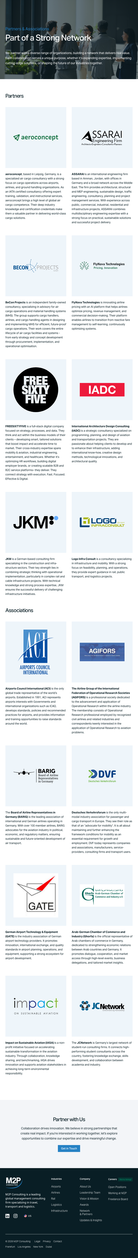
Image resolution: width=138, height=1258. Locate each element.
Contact (57, 1241)
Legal (37, 1241)
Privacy (47, 1241)
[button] (28, 1216)
